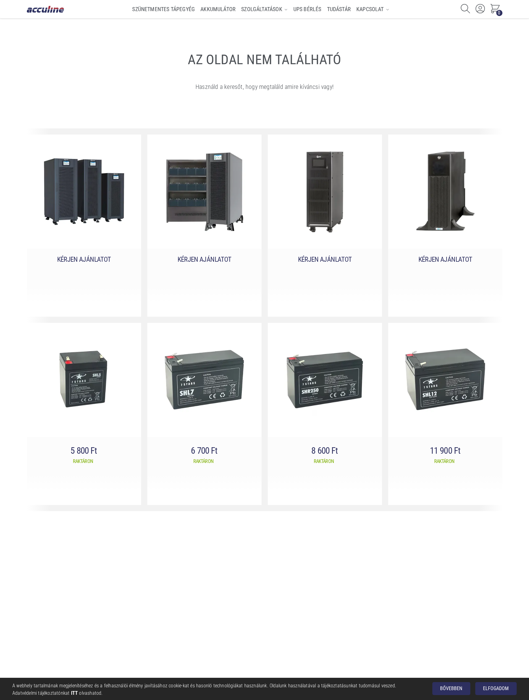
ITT (74, 693)
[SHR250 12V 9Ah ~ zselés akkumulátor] (325, 380)
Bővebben (451, 688)
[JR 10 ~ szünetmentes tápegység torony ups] (325, 192)
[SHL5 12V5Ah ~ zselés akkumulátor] (84, 380)
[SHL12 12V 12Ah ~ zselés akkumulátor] (445, 380)
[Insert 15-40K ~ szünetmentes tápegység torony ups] (204, 192)
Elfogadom (496, 688)
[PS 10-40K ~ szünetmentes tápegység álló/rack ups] (445, 192)
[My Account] (480, 9)
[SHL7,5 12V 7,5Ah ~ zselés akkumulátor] (204, 380)
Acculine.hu (46, 9)
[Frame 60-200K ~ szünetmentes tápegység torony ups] (84, 192)
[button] (495, 9)
